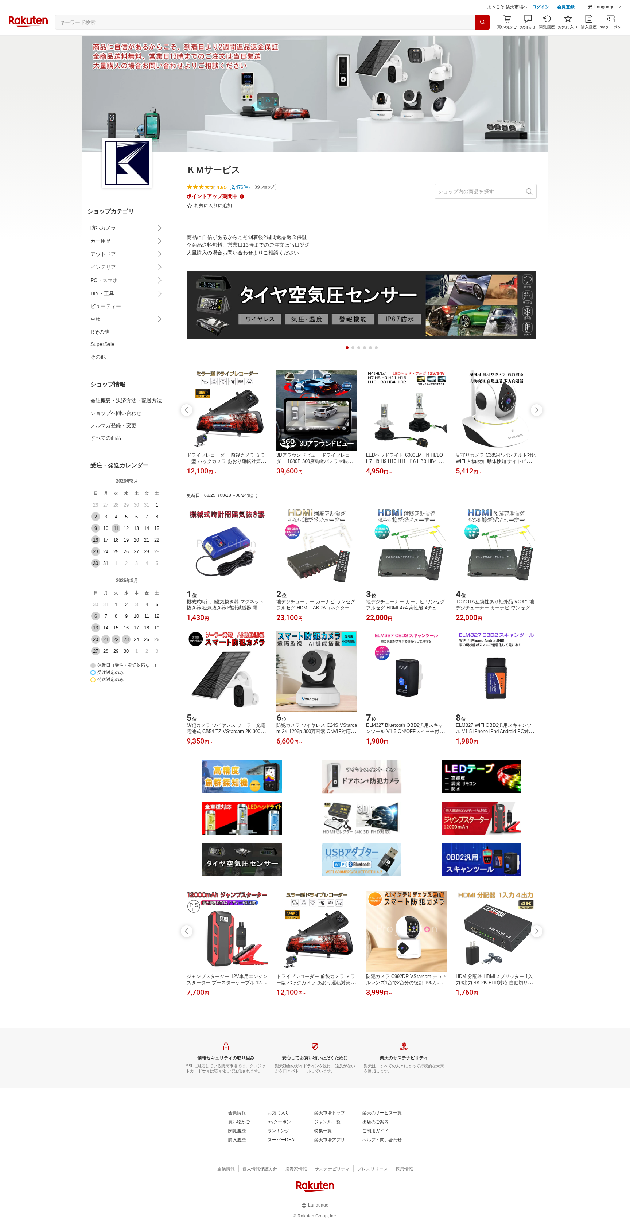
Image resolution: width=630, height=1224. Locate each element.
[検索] (482, 22)
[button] (604, 7)
